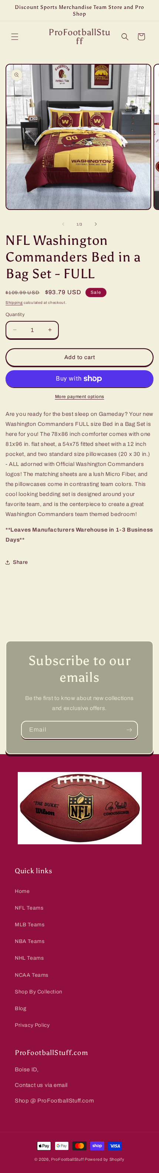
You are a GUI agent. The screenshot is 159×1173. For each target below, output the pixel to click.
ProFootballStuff (67, 1159)
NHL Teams (29, 958)
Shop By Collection (38, 992)
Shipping (14, 302)
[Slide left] (63, 224)
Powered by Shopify (105, 1159)
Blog (20, 1008)
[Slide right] (96, 224)
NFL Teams (29, 908)
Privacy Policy (32, 1025)
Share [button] (20, 562)
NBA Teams (29, 941)
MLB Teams (29, 924)
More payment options (79, 396)
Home (22, 891)
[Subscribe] (129, 730)
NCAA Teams (31, 975)
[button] (15, 37)
